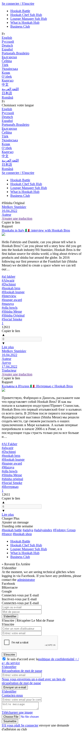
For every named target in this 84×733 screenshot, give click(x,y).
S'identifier (9, 616)
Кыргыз (7, 80)
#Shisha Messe (12, 311)
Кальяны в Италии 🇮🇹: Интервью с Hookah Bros (37, 386)
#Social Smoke (12, 319)
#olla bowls (9, 307)
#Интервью (10, 487)
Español (7, 49)
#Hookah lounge (13, 292)
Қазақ (6, 72)
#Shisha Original (13, 315)
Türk (5, 65)
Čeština (7, 61)
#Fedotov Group (64, 530)
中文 (5, 84)
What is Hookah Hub (24, 22)
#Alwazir (8, 280)
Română (7, 97)
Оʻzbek (7, 76)
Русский (8, 41)
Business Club (20, 26)
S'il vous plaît (11, 725)
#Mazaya (8, 467)
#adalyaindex (43, 530)
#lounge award (12, 300)
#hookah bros (11, 288)
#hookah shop (22, 534)
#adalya (28, 530)
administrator (26, 580)
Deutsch (7, 45)
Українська (10, 69)
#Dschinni (9, 284)
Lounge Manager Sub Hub (28, 18)
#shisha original (12, 479)
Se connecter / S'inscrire (18, 3)
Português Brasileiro (15, 53)
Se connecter (29, 725)
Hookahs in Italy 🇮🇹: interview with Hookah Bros (36, 230)
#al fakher (8, 276)
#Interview (9, 296)
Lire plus (8, 347)
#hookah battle (12, 530)
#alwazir (7, 448)
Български (9, 57)
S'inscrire (9, 654)
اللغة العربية (10, 89)
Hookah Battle (20, 11)
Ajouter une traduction (17, 218)
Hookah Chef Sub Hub (26, 15)
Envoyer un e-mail (14, 687)
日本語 (7, 93)
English (7, 37)
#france (7, 534)
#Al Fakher (9, 444)
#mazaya (8, 304)
